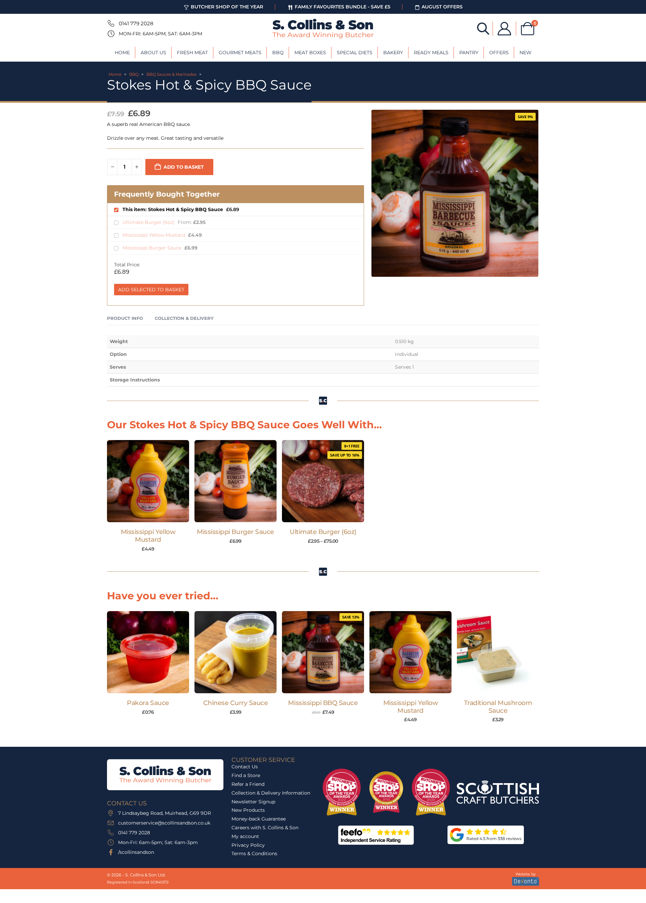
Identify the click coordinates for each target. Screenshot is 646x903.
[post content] (148, 481)
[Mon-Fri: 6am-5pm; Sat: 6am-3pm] (110, 33)
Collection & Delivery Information (270, 793)
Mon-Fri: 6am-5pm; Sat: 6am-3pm (160, 34)
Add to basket (184, 167)
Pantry (468, 52)
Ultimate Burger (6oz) (149, 222)
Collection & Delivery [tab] (184, 318)
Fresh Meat (192, 52)
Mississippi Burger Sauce (152, 248)
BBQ (278, 52)
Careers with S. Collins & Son (264, 828)
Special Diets (354, 52)
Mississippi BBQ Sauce (323, 703)
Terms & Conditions (254, 853)
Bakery (393, 52)
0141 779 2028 (136, 23)
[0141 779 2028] (110, 23)
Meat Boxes (310, 52)
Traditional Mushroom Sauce (498, 706)
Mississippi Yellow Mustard (154, 235)
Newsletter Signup (253, 802)
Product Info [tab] (125, 318)
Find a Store (245, 775)
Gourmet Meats (240, 52)
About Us (153, 52)
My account (245, 836)
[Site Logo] (323, 28)
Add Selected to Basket (151, 290)
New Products (248, 810)
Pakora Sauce (148, 703)
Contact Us (244, 767)
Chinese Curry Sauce (235, 703)
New (525, 52)
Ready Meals (431, 52)
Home (122, 52)
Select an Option (326, 515)
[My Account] (504, 28)
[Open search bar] (483, 28)
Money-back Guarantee (258, 819)
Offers (499, 52)
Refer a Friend (247, 784)
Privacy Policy (248, 845)
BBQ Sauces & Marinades (171, 74)
